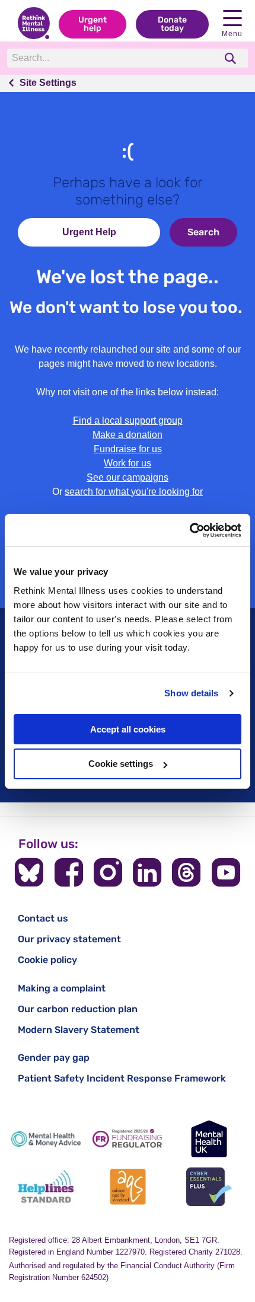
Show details (191, 693)
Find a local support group (128, 420)
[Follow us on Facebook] (69, 872)
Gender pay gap (54, 1057)
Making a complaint (62, 988)
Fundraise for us (128, 449)
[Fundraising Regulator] (127, 1138)
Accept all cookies (127, 729)
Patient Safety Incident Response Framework (122, 1078)
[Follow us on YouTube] (226, 872)
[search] (231, 58)
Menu (232, 34)
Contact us (43, 918)
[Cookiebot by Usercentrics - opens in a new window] (189, 530)
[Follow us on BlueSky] (29, 872)
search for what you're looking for (134, 492)
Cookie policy (47, 959)
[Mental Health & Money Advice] (46, 1138)
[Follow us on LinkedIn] (147, 872)
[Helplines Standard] (46, 1186)
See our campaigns (127, 477)
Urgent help (92, 24)
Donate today (172, 24)
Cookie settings (120, 764)
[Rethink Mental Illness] (34, 24)
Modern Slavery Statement (78, 1029)
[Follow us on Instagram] (108, 872)
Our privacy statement (69, 939)
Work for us (127, 463)
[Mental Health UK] (209, 1138)
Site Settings (48, 83)
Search (203, 232)
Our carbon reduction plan (78, 1009)
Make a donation (127, 435)
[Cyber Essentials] (209, 1186)
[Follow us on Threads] (186, 872)
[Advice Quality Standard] (127, 1186)
